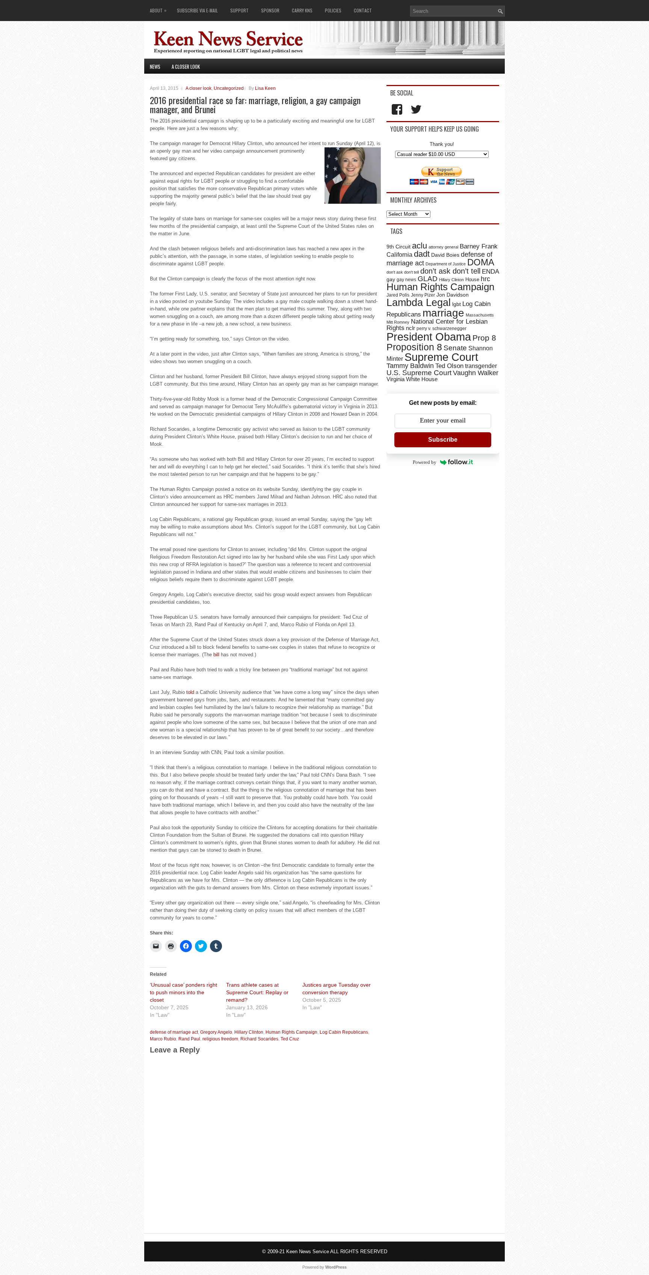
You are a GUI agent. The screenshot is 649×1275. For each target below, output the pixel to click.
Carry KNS (302, 10)
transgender (481, 365)
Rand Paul (189, 1039)
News (155, 66)
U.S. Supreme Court (418, 373)
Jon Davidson (452, 295)
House (472, 279)
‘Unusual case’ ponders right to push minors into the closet (183, 992)
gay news (406, 279)
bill (216, 654)
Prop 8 (484, 337)
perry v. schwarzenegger (441, 328)
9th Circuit (398, 247)
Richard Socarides (259, 1039)
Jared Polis (397, 295)
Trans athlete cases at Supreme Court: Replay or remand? (257, 992)
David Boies (445, 255)
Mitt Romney (397, 322)
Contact (363, 10)
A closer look (186, 66)
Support (239, 10)
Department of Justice (446, 264)
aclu (419, 245)
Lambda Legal (418, 302)
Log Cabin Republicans (344, 1032)
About (158, 10)
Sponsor (270, 10)
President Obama (428, 336)
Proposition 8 (414, 347)
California (399, 254)
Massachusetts (480, 315)
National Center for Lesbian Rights (437, 325)
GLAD (428, 279)
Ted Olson (449, 365)
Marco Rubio (163, 1039)
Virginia (395, 379)
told (190, 692)
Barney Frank (479, 246)
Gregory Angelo (216, 1032)
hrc (485, 279)
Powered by (424, 462)
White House (422, 379)
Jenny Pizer (423, 295)
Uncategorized (229, 88)
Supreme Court (441, 357)
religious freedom (220, 1039)
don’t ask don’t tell (450, 271)
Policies (333, 10)
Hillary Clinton (248, 1032)
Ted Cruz (290, 1039)
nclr (410, 328)
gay (390, 279)
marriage (443, 313)
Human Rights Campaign (291, 1032)
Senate (455, 348)
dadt (422, 254)
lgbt (456, 304)
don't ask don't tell (402, 272)
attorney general (443, 247)
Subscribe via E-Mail (197, 10)
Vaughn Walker (475, 373)
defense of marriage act (174, 1032)
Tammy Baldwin (410, 365)
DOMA (480, 262)
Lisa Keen (265, 88)
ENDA (490, 271)
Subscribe (442, 439)
